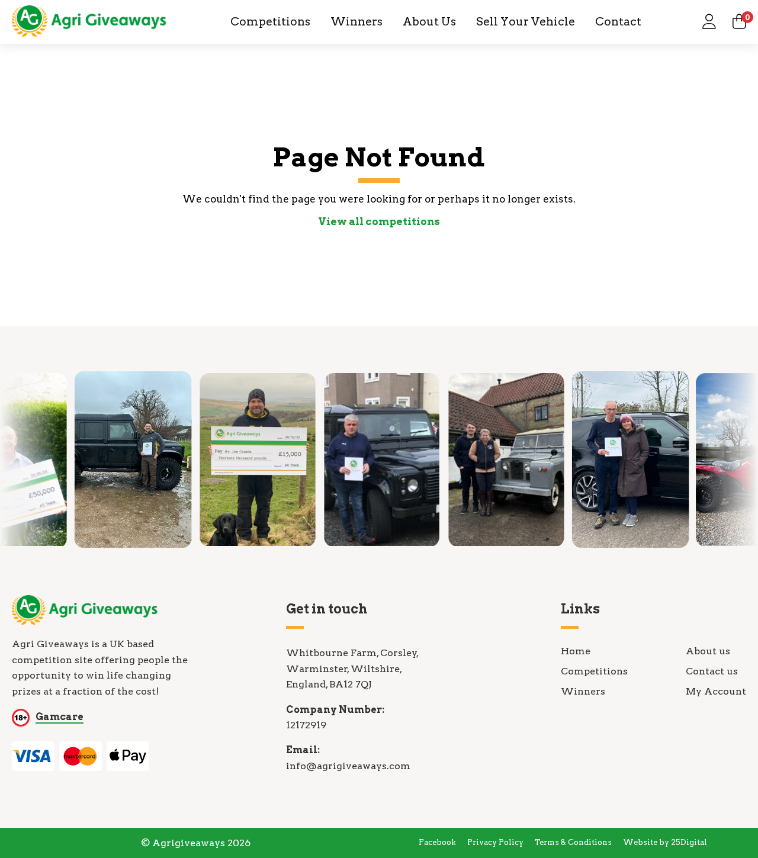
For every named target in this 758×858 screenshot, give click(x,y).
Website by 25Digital (665, 842)
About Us (429, 21)
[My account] (709, 21)
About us (708, 651)
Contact (618, 21)
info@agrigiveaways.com (348, 766)
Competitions (270, 21)
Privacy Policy (495, 842)
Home (575, 651)
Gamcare (59, 716)
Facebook (437, 842)
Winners (356, 21)
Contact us (712, 671)
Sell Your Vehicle (525, 21)
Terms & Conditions (573, 842)
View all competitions (379, 221)
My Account (716, 691)
